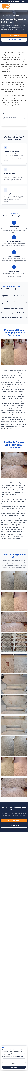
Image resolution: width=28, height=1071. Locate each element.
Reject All (14, 1063)
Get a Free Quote (14, 35)
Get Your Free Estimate (14, 820)
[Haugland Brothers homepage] (6, 6)
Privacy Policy (20, 1056)
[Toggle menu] (25, 6)
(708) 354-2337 (5, 1)
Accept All (14, 1067)
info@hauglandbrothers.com (18, 1)
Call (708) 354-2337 (15, 40)
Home (2, 15)
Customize (14, 1060)
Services (7, 15)
